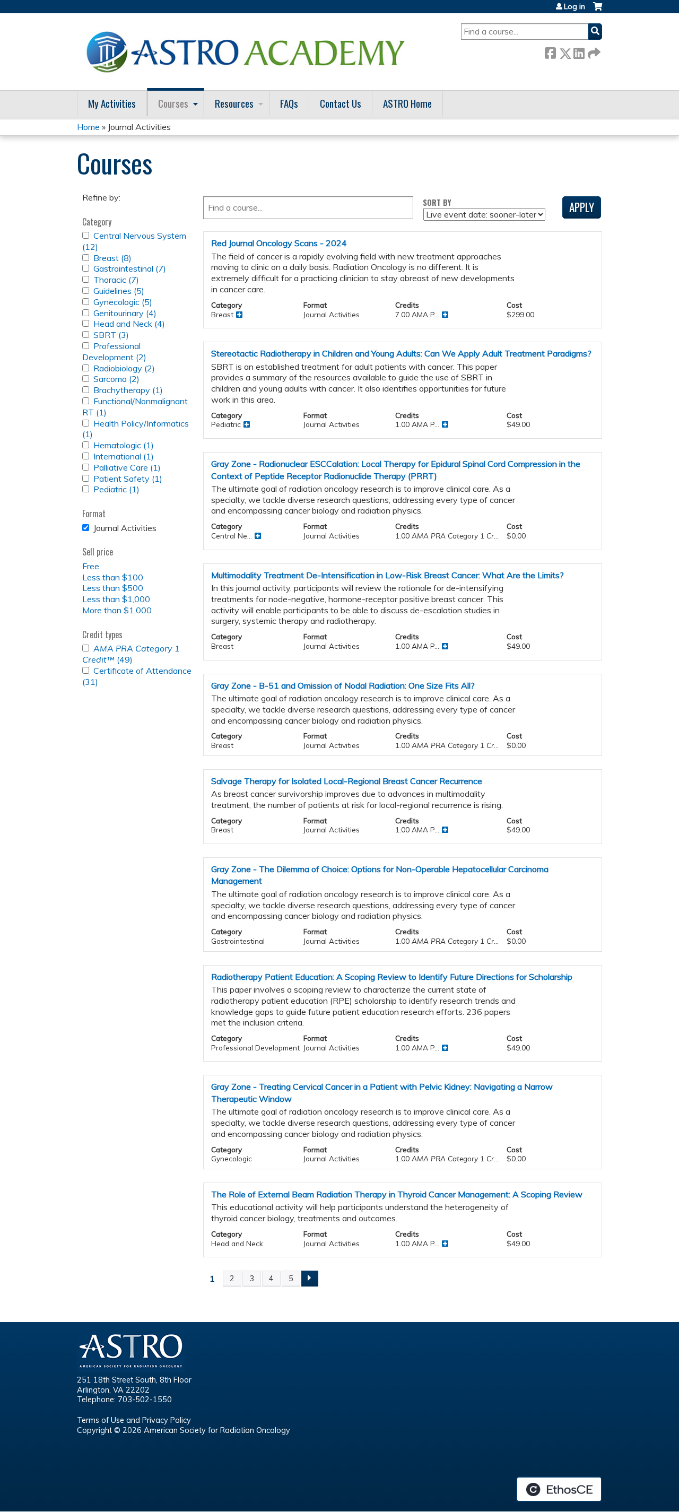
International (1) (123, 456)
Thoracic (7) (116, 279)
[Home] (249, 51)
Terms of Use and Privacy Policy (134, 1420)
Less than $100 (112, 577)
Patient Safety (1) (127, 478)
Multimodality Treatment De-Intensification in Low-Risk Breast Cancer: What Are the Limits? (387, 575)
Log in (574, 6)
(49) (131, 654)
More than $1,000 (117, 610)
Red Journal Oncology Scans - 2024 (279, 243)
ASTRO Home (407, 103)
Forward (593, 51)
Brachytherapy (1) (128, 390)
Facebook (550, 51)
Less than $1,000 (116, 599)
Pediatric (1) (116, 489)
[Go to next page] (309, 1279)
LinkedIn (578, 51)
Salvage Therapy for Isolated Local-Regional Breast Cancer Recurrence (346, 781)
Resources (234, 103)
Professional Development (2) (114, 351)
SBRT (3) (111, 334)
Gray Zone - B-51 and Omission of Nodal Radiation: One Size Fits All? (343, 685)
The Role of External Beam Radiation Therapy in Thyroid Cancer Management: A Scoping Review (396, 1194)
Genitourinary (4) (124, 313)
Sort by (437, 202)
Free (90, 566)
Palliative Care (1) (127, 467)
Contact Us (340, 103)
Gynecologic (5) (122, 302)
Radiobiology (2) (124, 368)
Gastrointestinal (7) (129, 268)
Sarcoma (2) (116, 378)
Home (88, 126)
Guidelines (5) (118, 290)
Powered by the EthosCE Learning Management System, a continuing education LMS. (559, 1489)
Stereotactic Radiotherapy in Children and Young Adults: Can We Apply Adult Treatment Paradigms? (401, 353)
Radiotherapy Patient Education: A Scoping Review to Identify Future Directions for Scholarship (391, 976)
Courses (173, 103)
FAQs (289, 103)
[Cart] (597, 10)
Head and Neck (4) (129, 323)
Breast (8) (112, 258)
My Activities (112, 103)
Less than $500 (112, 588)
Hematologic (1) (123, 445)
